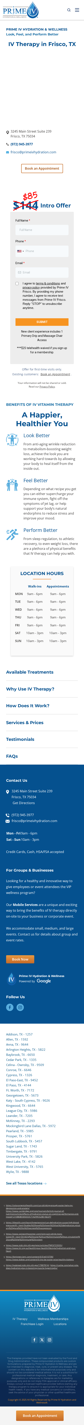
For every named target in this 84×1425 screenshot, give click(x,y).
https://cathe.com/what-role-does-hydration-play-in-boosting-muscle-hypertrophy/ (42, 1266)
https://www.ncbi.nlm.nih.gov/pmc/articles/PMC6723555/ (34, 1245)
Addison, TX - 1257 (19, 1034)
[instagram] (49, 1340)
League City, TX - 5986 (21, 1111)
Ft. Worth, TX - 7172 (20, 1090)
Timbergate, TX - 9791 (21, 1151)
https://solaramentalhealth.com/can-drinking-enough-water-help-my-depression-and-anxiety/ (39, 1207)
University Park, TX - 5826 (24, 1156)
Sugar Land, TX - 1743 (21, 1146)
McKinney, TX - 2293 (20, 1121)
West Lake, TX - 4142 (20, 1161)
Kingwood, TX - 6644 (20, 1105)
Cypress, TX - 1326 (19, 1075)
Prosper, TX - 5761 (19, 1136)
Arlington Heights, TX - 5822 (25, 1049)
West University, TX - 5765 (24, 1167)
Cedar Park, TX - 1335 (21, 1060)
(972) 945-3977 (22, 144)
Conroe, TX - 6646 (18, 1070)
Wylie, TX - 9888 (17, 1172)
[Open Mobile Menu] (77, 10)
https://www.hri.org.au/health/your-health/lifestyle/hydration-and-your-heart (41, 1249)
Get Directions (24, 803)
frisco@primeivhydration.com (33, 152)
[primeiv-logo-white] (42, 1296)
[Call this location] (8, 1415)
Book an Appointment (42, 168)
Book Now (20, 959)
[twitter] (42, 1340)
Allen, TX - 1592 (17, 1039)
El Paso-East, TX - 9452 (22, 1080)
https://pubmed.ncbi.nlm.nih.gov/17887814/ (27, 1265)
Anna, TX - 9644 (17, 1044)
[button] (69, 10)
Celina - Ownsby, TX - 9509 (25, 1065)
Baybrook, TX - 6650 (20, 1055)
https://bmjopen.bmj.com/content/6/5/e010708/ (29, 1256)
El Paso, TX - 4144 (18, 1085)
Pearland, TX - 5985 (20, 1131)
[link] (20, 10)
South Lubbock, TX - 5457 (24, 1141)
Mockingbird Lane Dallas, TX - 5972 (31, 1126)
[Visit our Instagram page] (20, 1007)
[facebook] (34, 1340)
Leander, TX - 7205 (19, 1116)
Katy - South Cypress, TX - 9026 (28, 1100)
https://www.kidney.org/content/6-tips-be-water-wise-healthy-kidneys (40, 1259)
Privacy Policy (47, 386)
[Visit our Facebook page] (9, 1007)
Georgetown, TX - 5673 (22, 1095)
